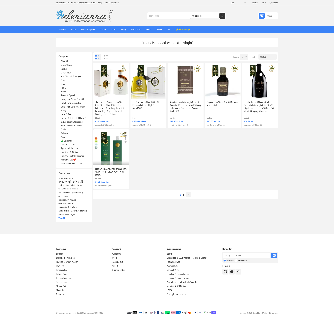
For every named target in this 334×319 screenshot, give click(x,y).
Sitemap (59, 253)
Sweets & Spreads (68, 95)
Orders (114, 257)
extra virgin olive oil (70, 181)
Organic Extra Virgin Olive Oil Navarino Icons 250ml (222, 104)
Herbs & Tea (66, 114)
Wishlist (115, 265)
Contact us (60, 294)
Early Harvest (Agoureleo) (71, 102)
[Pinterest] (238, 272)
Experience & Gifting (69, 152)
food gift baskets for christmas (68, 188)
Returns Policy (61, 273)
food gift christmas (64, 192)
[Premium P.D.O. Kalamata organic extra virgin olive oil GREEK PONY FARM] (111, 147)
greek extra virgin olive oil (67, 199)
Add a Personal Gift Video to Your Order (183, 282)
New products (172, 265)
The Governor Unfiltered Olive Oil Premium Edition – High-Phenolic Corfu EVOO (146, 105)
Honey (63, 110)
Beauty (63, 83)
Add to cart (117, 94)
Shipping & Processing (65, 257)
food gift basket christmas (74, 185)
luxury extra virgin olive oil (67, 207)
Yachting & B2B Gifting (176, 286)
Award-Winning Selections (71, 125)
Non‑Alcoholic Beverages (71, 76)
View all (61, 218)
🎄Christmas (66, 140)
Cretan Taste (66, 72)
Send (274, 255)
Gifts (63, 80)
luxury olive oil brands (79, 210)
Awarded (64, 136)
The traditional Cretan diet (71, 163)
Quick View (105, 94)
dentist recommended (65, 178)
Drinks (63, 129)
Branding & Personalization (178, 273)
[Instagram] (225, 272)
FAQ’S (169, 290)
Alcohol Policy (61, 286)
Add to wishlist (99, 94)
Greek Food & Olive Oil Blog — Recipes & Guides (187, 257)
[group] (111, 81)
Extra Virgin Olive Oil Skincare (73, 106)
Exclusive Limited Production (72, 155)
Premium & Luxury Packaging (179, 277)
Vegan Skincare (67, 65)
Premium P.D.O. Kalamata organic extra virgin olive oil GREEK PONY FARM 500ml (111, 171)
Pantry (63, 87)
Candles (64, 68)
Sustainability (61, 282)
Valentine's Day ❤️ (68, 159)
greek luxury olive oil (66, 203)
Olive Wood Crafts (68, 144)
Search (222, 16)
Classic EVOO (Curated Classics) (73, 118)
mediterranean (63, 214)
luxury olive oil (63, 210)
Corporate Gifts (173, 269)
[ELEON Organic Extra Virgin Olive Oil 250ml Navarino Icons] (223, 81)
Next (188, 194)
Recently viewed (173, 261)
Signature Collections (69, 148)
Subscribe (230, 260)
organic (73, 214)
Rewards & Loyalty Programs (67, 261)
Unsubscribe (242, 260)
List (105, 57)
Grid (98, 57)
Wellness (64, 133)
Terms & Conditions (64, 277)
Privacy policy (61, 269)
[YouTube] (232, 272)
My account (116, 253)
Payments (60, 265)
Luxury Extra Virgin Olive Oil (72, 99)
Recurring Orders (118, 269)
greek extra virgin (64, 196)
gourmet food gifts (78, 192)
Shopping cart (117, 261)
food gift (61, 185)
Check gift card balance (176, 294)
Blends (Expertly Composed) (72, 121)
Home (63, 91)
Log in (264, 2)
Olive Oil (64, 61)
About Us (60, 290)
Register (255, 2)
